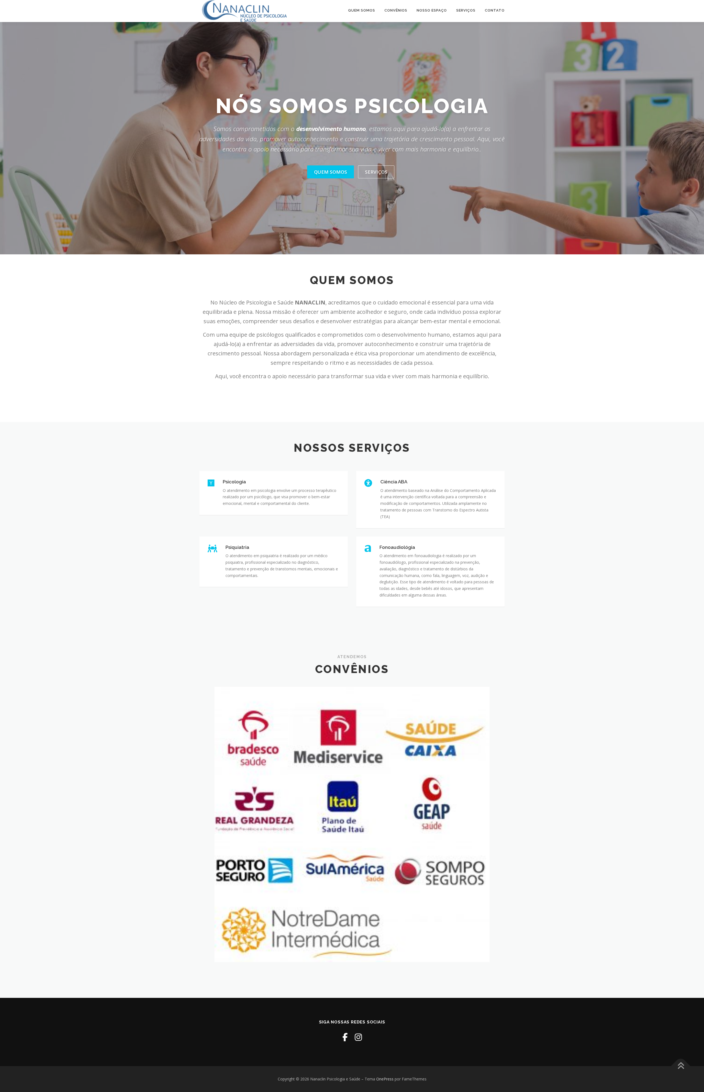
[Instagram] (358, 1037)
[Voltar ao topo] (681, 1066)
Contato (495, 10)
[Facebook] (345, 1037)
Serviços (465, 10)
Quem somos (361, 10)
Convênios (395, 10)
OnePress (385, 1079)
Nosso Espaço (432, 10)
